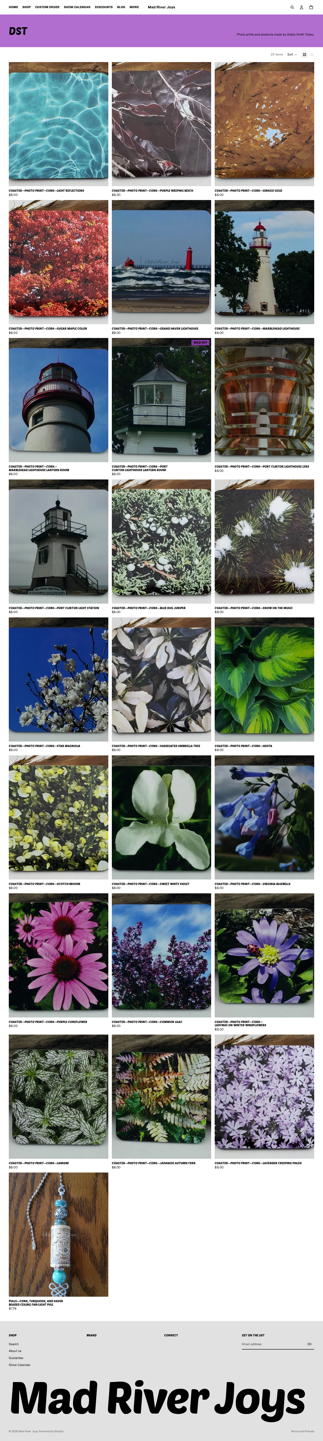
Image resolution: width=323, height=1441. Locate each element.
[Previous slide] (221, 955)
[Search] (292, 7)
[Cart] (311, 7)
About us (15, 1351)
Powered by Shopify (51, 1431)
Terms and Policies (302, 1431)
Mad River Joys (28, 1431)
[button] (292, 54)
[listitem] (134, 7)
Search (14, 1344)
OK (309, 1344)
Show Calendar (20, 1365)
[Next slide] (307, 955)
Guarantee (16, 1358)
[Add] (101, 180)
